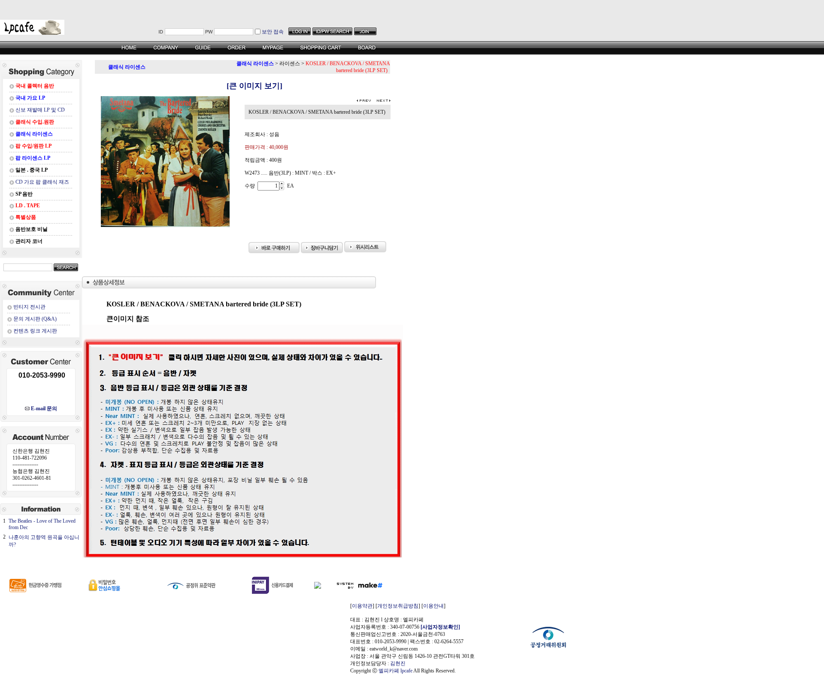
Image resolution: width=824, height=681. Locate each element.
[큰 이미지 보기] (242, 86)
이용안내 (433, 606)
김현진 (398, 663)
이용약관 (362, 606)
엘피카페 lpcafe (395, 671)
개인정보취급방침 (397, 606)
